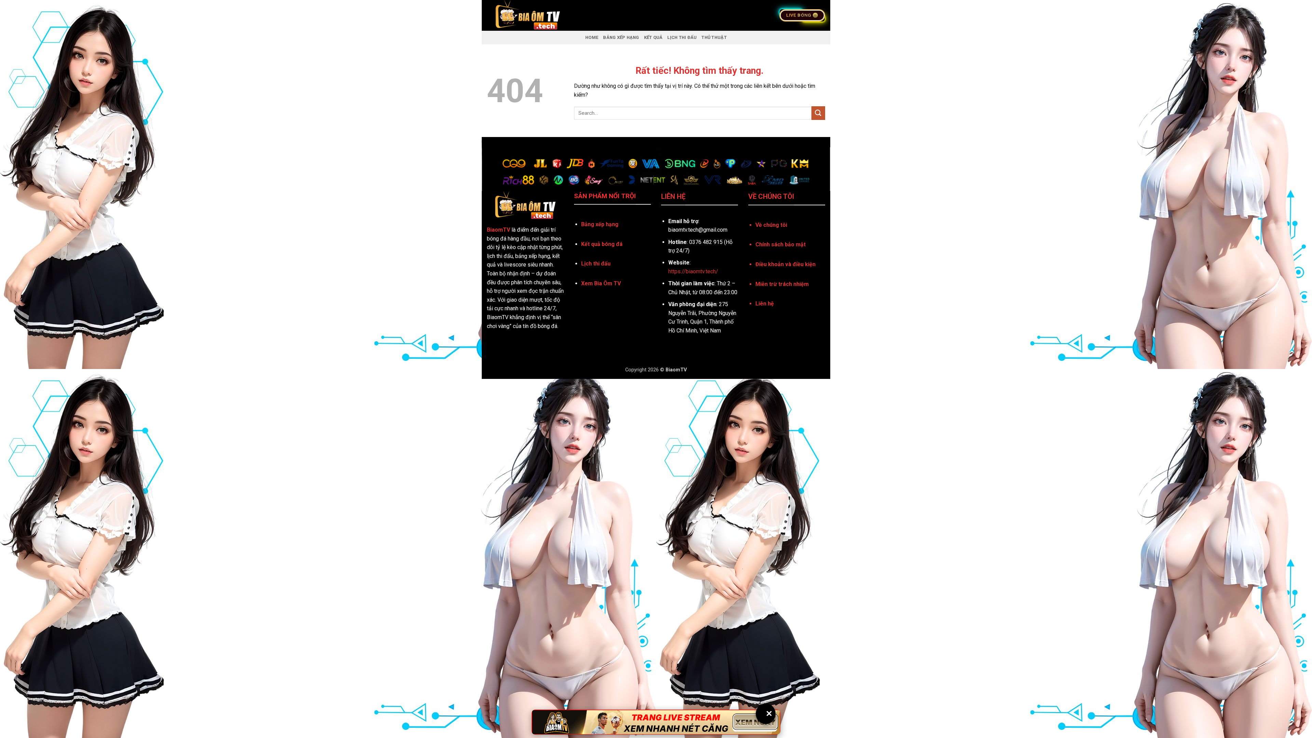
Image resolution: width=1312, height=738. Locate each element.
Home (591, 37)
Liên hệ (764, 303)
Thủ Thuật (713, 37)
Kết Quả (653, 37)
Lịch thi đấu (596, 263)
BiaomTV (498, 230)
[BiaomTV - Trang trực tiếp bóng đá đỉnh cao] (572, 15)
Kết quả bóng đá (602, 244)
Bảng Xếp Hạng (621, 37)
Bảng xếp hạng (599, 224)
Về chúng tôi (771, 225)
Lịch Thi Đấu (682, 37)
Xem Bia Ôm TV (601, 283)
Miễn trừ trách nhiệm (782, 284)
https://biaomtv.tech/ (693, 271)
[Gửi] (818, 113)
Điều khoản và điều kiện (785, 264)
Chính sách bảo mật (780, 244)
